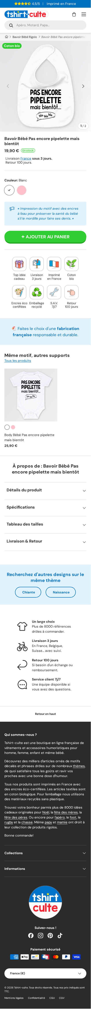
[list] (45, 86)
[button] (74, 14)
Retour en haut (45, 714)
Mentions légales (14, 997)
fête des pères (15, 817)
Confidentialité (36, 997)
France (25, 158)
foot (73, 817)
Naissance (61, 592)
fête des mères (66, 812)
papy (48, 822)
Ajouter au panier (48, 237)
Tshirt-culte (21, 987)
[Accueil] (6, 37)
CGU (52, 997)
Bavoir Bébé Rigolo (25, 37)
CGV (62, 997)
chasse (27, 822)
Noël (45, 812)
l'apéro (60, 817)
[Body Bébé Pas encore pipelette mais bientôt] (30, 395)
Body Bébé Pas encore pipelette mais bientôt (29, 437)
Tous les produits (17, 360)
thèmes (79, 766)
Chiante (28, 592)
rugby (8, 822)
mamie (62, 822)
